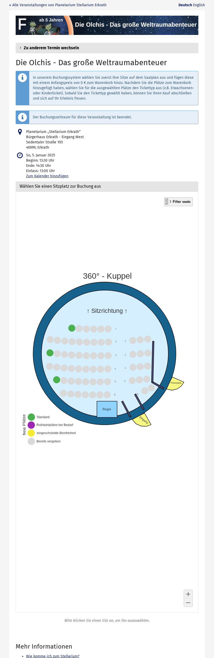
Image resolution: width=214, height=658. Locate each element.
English (199, 5)
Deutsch (185, 5)
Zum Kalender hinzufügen (47, 176)
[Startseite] (107, 25)
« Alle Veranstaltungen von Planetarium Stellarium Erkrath (57, 5)
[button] (107, 48)
